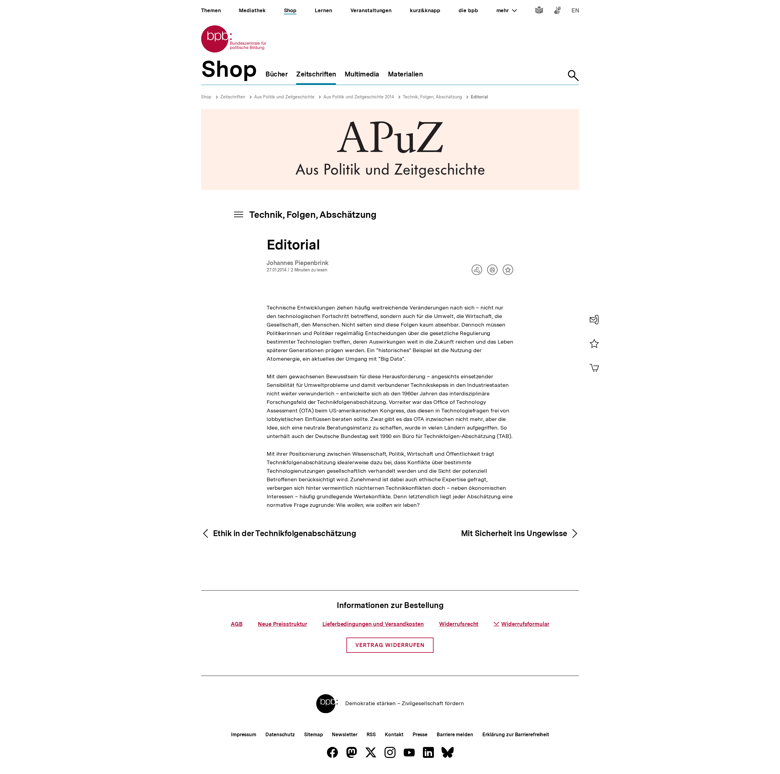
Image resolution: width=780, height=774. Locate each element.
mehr (506, 10)
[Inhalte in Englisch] (575, 11)
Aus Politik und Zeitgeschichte (284, 96)
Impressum (243, 734)
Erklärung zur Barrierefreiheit (515, 734)
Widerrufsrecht (459, 624)
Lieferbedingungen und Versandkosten (373, 624)
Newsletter (344, 734)
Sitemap (313, 734)
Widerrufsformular (525, 624)
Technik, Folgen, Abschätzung (432, 96)
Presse (420, 734)
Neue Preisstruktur (282, 624)
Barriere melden (455, 734)
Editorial (479, 96)
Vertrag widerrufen (390, 645)
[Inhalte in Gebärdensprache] (557, 11)
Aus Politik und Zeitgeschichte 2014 (358, 96)
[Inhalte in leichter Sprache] (539, 11)
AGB (237, 624)
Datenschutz (280, 734)
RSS (371, 734)
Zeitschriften (232, 96)
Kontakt (394, 734)
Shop (206, 96)
